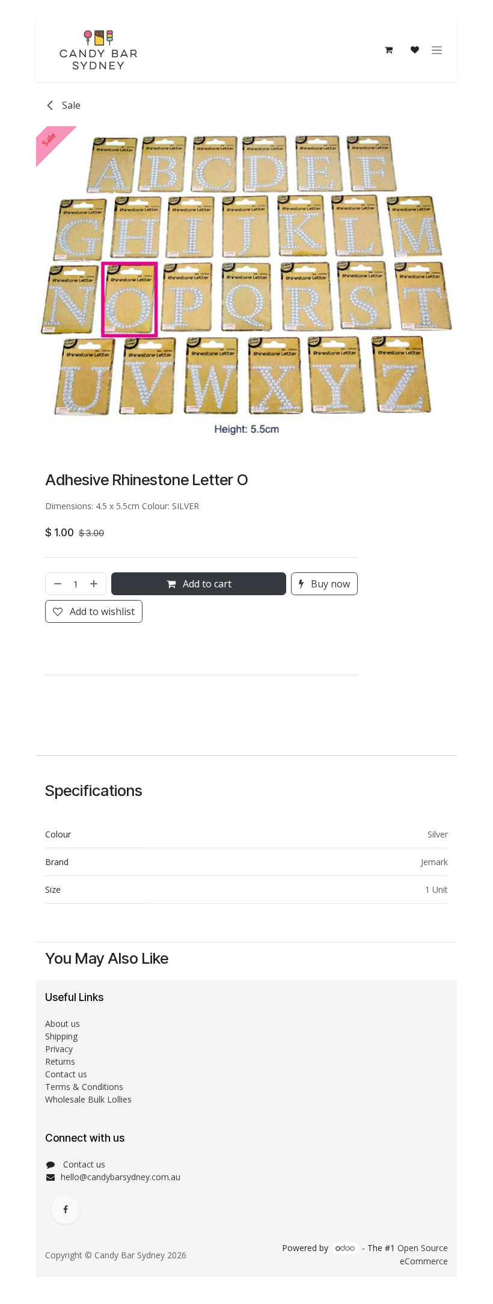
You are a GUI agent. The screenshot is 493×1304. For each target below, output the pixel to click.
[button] (47, 648)
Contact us (67, 1074)
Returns (61, 1061)
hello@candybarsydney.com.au (120, 1177)
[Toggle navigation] (437, 50)
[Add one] (95, 584)
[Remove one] (56, 584)
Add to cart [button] (205, 583)
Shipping (61, 1036)
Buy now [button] (329, 583)
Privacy (59, 1049)
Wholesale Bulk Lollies (88, 1099)
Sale (70, 105)
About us (62, 1023)
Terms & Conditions (85, 1086)
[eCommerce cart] (388, 50)
